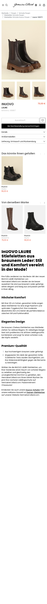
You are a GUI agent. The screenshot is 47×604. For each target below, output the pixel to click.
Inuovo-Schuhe (33, 390)
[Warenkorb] (43, 5)
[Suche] (6, 5)
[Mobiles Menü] (3, 5)
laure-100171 (37, 17)
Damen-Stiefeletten (36, 392)
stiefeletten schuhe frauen (14, 15)
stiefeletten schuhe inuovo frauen (17, 17)
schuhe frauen (24, 13)
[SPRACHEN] (35, 5)
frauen (13, 13)
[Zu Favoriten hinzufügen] (42, 120)
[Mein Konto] (39, 5)
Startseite (5, 13)
